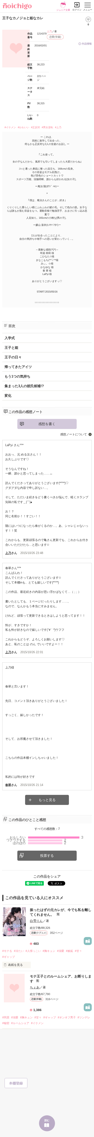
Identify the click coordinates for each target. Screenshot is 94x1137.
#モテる (7, 951)
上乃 (49, 31)
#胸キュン (49, 951)
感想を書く (46, 424)
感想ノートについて (73, 434)
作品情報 (87, 43)
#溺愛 (60, 951)
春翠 (8, 785)
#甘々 (78, 951)
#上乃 (58, 127)
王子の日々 (13, 357)
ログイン (76, 9)
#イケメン (10, 127)
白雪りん (36, 921)
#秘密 (5, 1023)
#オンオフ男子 (67, 1017)
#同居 (5, 1017)
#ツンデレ (84, 1017)
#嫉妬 (69, 951)
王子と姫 (11, 347)
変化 (8, 395)
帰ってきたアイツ (18, 367)
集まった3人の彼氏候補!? (24, 386)
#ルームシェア (20, 1023)
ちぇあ (34, 987)
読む (47, 1120)
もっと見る (47, 800)
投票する (47, 855)
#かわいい (23, 127)
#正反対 (35, 127)
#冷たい (19, 951)
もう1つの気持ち (17, 376)
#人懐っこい (33, 951)
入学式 (10, 338)
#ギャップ (8, 957)
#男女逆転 (47, 127)
